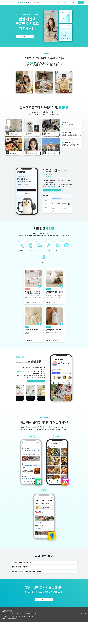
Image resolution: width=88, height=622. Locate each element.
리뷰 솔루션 (36, 2)
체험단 (43, 2)
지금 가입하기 (24, 36)
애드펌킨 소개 (29, 2)
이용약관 (84, 613)
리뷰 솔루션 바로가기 (51, 190)
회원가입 (74, 2)
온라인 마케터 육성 (57, 2)
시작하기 (44, 599)
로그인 (80, 2)
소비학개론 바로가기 (36, 381)
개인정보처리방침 (79, 613)
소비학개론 (49, 2)
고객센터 (65, 2)
